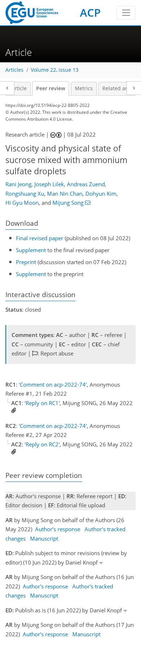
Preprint (26, 262)
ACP (90, 12)
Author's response (57, 529)
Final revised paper (39, 238)
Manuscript (44, 538)
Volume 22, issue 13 (54, 70)
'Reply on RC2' (42, 444)
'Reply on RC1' (42, 403)
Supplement (31, 250)
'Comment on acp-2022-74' (53, 384)
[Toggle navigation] (126, 13)
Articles (14, 70)
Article (19, 88)
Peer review (50, 88)
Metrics (84, 88)
